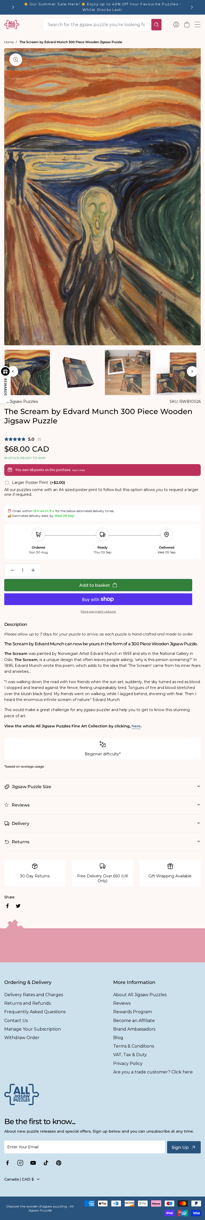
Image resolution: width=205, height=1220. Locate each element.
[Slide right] (192, 371)
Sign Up (180, 1147)
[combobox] (96, 24)
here (136, 726)
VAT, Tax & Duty (130, 1054)
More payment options (98, 611)
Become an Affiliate (134, 1020)
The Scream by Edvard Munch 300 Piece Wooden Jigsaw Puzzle (70, 42)
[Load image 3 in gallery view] (128, 372)
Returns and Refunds (27, 1003)
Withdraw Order (22, 1037)
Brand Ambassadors (134, 1029)
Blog (118, 1037)
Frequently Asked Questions (35, 1011)
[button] (187, 24)
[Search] (156, 24)
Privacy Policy (128, 1063)
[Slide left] (12, 371)
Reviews (122, 1003)
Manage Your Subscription (32, 1029)
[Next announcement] (192, 7)
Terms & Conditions (133, 1046)
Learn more (78, 470)
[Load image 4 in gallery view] (178, 372)
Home (9, 42)
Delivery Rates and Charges (33, 994)
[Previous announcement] (13, 7)
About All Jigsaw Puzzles (140, 994)
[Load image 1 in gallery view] (27, 372)
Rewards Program (132, 1011)
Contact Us (16, 1020)
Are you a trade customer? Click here (153, 1072)
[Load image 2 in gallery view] (77, 372)
